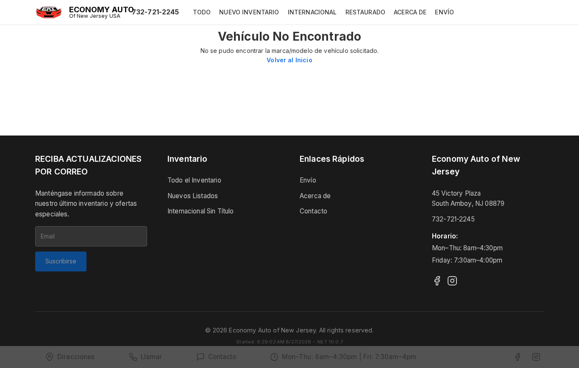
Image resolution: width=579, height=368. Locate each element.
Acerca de (315, 196)
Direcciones (76, 357)
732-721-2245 (155, 12)
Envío (308, 180)
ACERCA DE (410, 12)
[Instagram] (452, 281)
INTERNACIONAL (312, 12)
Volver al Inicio (289, 60)
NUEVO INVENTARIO (249, 12)
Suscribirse (60, 261)
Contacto (313, 211)
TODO (202, 12)
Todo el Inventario (194, 180)
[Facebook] (437, 281)
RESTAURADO (365, 12)
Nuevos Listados (192, 196)
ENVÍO (444, 12)
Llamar (151, 357)
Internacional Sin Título (200, 211)
